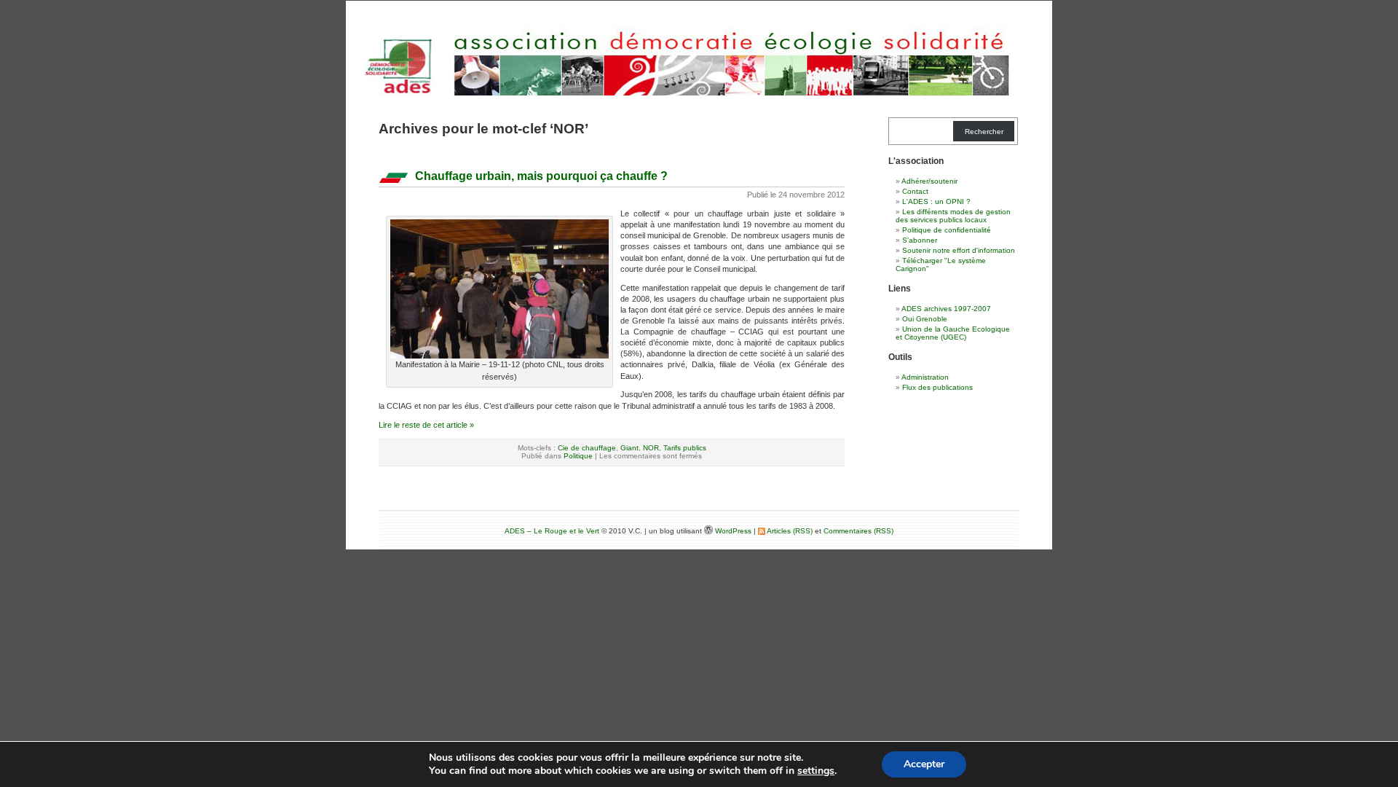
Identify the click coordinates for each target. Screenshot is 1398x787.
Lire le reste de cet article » (426, 424)
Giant (629, 448)
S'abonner (919, 240)
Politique (578, 456)
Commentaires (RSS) (858, 531)
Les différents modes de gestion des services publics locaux (953, 216)
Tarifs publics (684, 448)
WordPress (734, 531)
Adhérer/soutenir (929, 181)
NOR (651, 448)
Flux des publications (937, 387)
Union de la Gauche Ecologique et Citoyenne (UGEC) (953, 333)
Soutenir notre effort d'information (958, 250)
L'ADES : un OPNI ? (936, 201)
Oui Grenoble (924, 319)
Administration (925, 377)
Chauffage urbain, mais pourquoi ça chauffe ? (541, 176)
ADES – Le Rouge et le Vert (552, 531)
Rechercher (984, 132)
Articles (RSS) (789, 531)
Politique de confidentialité (946, 230)
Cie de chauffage (587, 448)
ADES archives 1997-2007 (946, 309)
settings (815, 771)
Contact (915, 191)
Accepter (924, 764)
